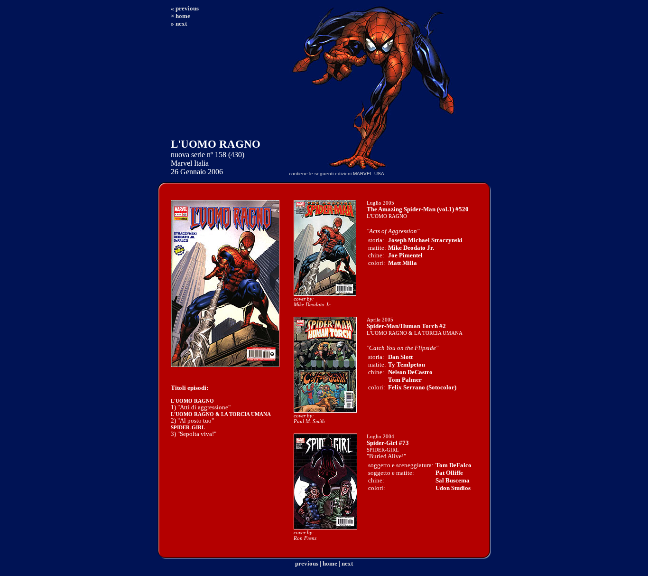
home (330, 563)
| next (346, 563)
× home (180, 15)
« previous (185, 8)
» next (179, 23)
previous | (308, 563)
